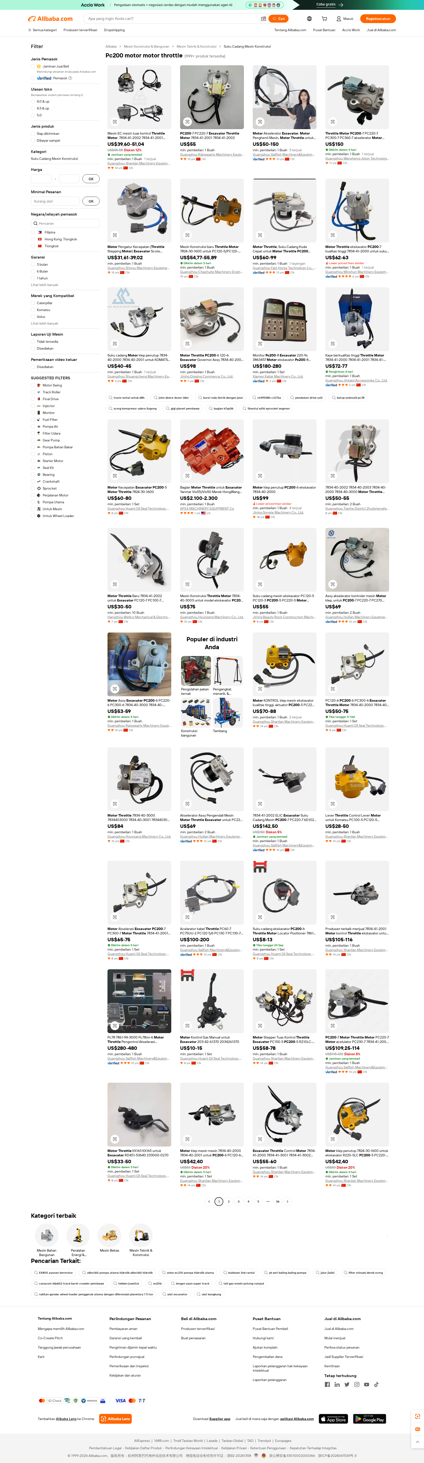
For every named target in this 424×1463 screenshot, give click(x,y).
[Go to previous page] (209, 1201)
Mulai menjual (334, 1338)
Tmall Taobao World (188, 1441)
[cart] (325, 19)
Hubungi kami (263, 1338)
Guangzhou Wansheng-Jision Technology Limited (357, 158)
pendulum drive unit (309, 397)
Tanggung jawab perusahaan (59, 1347)
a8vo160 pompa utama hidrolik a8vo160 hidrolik (120, 1272)
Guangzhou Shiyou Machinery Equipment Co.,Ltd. (139, 268)
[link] (417, 1416)
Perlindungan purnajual (126, 1357)
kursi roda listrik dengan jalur (223, 397)
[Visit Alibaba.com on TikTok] (376, 1384)
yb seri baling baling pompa (287, 1272)
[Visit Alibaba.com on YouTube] (367, 1384)
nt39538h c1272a (269, 397)
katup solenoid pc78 (350, 397)
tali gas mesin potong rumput (244, 1283)
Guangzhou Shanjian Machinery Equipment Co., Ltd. (139, 163)
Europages (283, 1441)
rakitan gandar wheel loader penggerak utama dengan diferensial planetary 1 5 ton (96, 1294)
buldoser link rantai (241, 1272)
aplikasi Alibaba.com (297, 1419)
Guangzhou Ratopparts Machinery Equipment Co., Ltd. (212, 154)
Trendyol (264, 1441)
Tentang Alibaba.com (55, 1318)
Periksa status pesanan (341, 1347)
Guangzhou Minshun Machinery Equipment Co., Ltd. (357, 272)
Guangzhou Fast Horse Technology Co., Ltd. (285, 268)
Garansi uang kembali (125, 1338)
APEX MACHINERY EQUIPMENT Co (207, 508)
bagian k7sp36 (223, 408)
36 (277, 1201)
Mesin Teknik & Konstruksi (196, 46)
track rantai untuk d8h (129, 397)
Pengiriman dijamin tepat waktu (133, 1347)
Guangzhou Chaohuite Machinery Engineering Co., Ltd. (212, 272)
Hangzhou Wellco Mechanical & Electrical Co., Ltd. (139, 617)
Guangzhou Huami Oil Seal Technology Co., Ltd (139, 508)
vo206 (157, 1283)
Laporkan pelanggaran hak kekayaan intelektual (280, 1368)
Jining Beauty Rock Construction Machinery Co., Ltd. (285, 617)
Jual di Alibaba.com (339, 1329)
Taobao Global (232, 1441)
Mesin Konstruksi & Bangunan (146, 46)
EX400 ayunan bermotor (56, 1272)
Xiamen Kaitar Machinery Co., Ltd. (278, 376)
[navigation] (65, 624)
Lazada (212, 1441)
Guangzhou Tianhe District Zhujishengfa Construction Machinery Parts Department (357, 508)
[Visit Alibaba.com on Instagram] (357, 1384)
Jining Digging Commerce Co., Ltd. (206, 376)
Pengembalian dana (267, 1357)
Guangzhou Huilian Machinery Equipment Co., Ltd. (357, 617)
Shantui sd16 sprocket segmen (269, 408)
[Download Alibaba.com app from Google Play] (369, 1419)
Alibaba (111, 46)
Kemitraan (332, 1366)
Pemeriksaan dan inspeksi (129, 1366)
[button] (263, 19)
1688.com (161, 1441)
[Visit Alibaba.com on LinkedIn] (337, 1384)
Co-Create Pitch (50, 1338)
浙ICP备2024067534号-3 (337, 1456)
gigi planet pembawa (185, 408)
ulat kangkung (211, 1294)
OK (91, 179)
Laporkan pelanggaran (270, 1380)
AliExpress (142, 1441)
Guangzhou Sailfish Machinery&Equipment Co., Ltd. (285, 154)
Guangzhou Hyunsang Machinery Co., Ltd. (212, 617)
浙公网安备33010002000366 (292, 1456)
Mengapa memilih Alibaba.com (61, 1329)
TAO (250, 1441)
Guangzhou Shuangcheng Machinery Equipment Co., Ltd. (139, 376)
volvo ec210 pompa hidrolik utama (190, 1272)
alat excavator (177, 1294)
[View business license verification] (256, 1455)
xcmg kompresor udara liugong (135, 408)
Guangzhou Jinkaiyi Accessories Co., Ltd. (356, 380)
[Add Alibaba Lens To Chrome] (115, 1419)
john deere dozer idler (174, 397)
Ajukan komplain (265, 1347)
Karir (41, 1357)
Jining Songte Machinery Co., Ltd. (278, 512)
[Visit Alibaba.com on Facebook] (327, 1384)
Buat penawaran (193, 1338)
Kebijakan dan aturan (125, 1375)
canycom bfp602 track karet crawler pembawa (71, 1283)
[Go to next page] (287, 1201)
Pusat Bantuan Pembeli (270, 1329)
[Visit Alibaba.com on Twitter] (347, 1384)
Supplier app (219, 1419)
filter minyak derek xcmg (366, 1272)
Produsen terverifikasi (198, 1329)
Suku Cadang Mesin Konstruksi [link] (247, 46)
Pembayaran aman (123, 1329)
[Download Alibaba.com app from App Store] (333, 1419)
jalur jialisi (327, 1272)
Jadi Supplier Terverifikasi (343, 1357)
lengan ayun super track (192, 1283)
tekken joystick (128, 1283)
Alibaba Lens (66, 1419)
